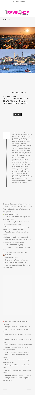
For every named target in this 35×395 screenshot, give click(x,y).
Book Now (17, 114)
